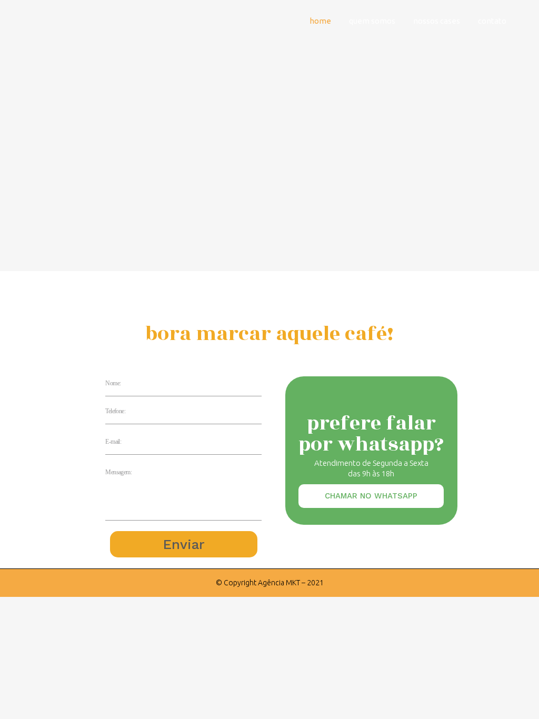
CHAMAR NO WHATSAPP (371, 496)
